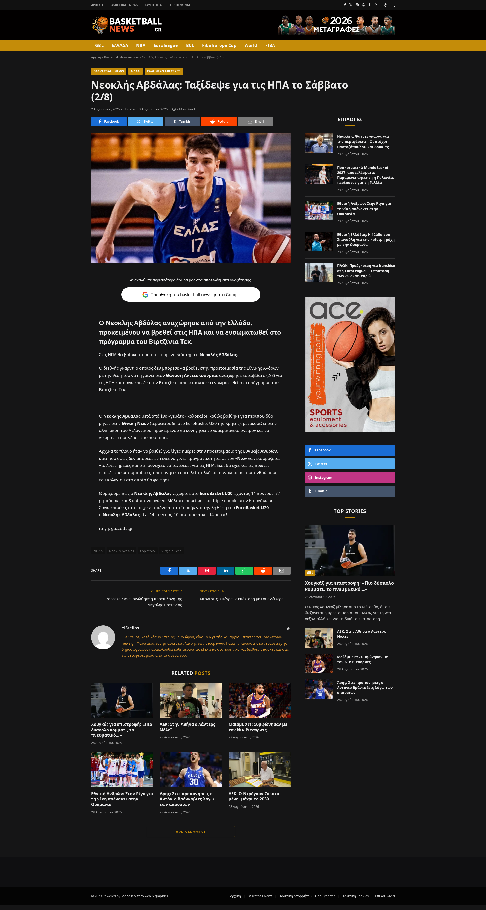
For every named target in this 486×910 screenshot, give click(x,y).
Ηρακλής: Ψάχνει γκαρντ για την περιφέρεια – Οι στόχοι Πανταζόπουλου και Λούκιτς (363, 141)
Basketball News (123, 5)
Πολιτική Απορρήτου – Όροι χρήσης (307, 896)
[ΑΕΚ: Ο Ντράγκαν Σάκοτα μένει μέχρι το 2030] (260, 769)
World (251, 45)
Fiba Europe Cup (219, 45)
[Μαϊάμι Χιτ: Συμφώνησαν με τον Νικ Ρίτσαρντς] (260, 700)
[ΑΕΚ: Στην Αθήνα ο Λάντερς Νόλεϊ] (191, 700)
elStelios (130, 627)
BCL (190, 45)
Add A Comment (191, 831)
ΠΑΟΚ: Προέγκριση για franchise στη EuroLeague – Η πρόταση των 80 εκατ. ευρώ (366, 270)
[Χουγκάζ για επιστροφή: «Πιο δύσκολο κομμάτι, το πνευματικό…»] (122, 700)
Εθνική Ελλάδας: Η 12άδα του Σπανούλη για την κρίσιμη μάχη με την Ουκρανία (366, 239)
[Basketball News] (127, 25)
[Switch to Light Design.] (385, 5)
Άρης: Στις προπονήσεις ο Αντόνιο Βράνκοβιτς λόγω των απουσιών (187, 799)
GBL (99, 45)
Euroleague (166, 45)
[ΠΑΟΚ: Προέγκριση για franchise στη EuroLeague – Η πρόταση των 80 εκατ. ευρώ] (319, 272)
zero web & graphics (152, 896)
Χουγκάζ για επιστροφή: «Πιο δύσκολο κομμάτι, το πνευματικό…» (121, 730)
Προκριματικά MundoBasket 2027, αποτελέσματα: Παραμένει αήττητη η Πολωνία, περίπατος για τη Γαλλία (365, 175)
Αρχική (97, 5)
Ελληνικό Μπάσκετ (163, 71)
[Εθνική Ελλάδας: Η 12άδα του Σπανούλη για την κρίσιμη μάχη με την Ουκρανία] (319, 241)
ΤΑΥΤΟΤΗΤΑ (153, 5)
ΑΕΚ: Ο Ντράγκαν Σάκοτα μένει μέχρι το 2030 (254, 796)
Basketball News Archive (121, 57)
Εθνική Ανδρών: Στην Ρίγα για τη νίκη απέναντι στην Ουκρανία (122, 799)
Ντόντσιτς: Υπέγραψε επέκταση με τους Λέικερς (241, 598)
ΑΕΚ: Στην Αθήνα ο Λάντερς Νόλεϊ (187, 727)
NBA (140, 45)
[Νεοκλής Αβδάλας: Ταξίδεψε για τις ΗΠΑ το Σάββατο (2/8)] (191, 198)
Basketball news (109, 71)
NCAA (135, 71)
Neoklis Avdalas (121, 551)
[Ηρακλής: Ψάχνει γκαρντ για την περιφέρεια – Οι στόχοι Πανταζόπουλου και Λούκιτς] (319, 143)
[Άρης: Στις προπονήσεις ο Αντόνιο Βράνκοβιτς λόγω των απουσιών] (191, 769)
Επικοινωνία (179, 5)
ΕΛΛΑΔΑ (120, 45)
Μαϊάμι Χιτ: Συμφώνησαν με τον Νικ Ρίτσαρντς (258, 727)
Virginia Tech (171, 551)
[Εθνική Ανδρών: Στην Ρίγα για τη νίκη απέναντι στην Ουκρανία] (122, 769)
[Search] (393, 5)
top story (147, 551)
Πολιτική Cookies (355, 896)
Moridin (127, 896)
